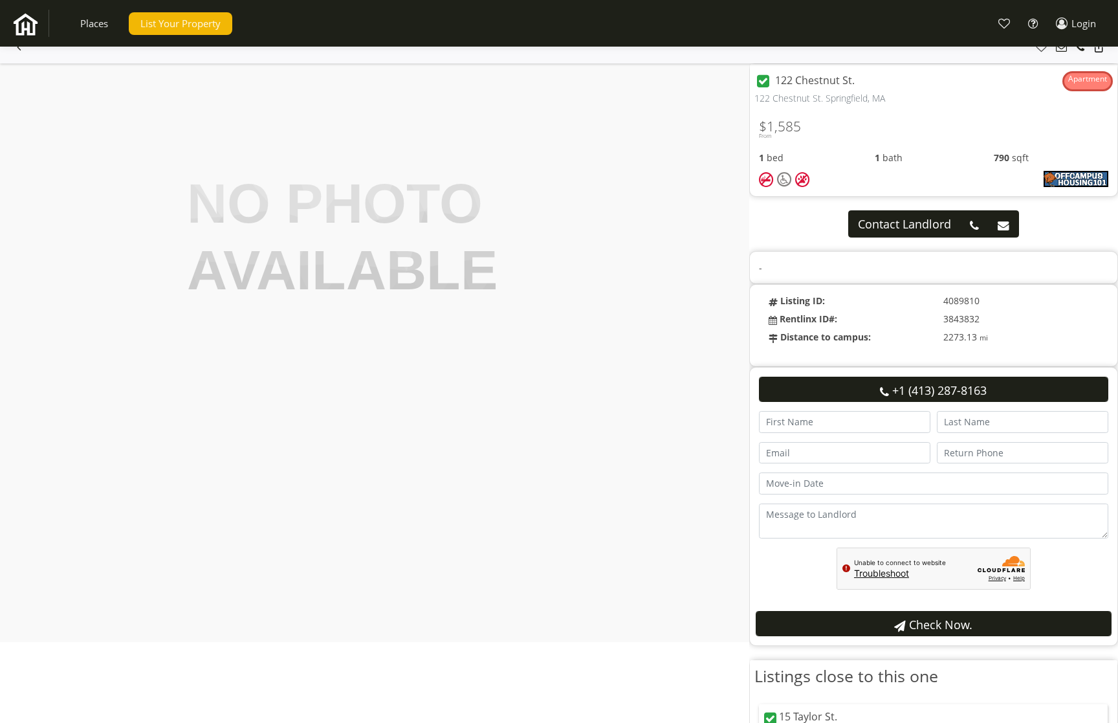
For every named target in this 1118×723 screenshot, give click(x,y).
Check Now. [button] (939, 624)
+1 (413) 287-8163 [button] (938, 390)
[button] (94, 23)
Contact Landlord (904, 224)
